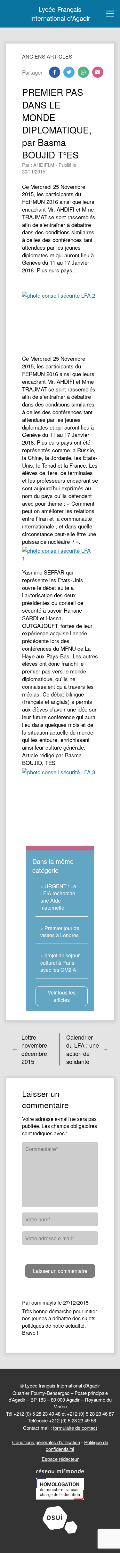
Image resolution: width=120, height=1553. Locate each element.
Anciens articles (47, 56)
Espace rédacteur (60, 1458)
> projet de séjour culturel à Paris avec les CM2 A (60, 962)
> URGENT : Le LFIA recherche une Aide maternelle (58, 896)
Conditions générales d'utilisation (46, 1442)
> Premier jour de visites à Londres (59, 931)
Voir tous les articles (62, 996)
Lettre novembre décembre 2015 (34, 1049)
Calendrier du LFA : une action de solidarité (82, 1049)
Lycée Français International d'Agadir (60, 14)
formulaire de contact (75, 1427)
